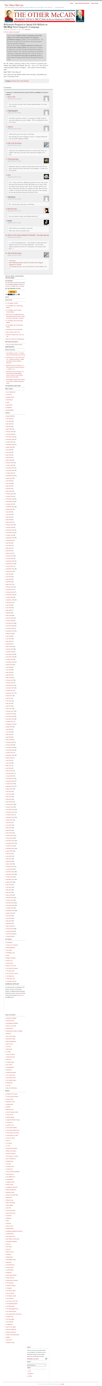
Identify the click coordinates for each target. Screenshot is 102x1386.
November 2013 (10, 812)
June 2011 (8, 887)
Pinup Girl (8, 1223)
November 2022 (10, 532)
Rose (9, 175)
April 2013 (8, 830)
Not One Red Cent (10, 1213)
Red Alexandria (10, 1233)
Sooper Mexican (10, 1277)
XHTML (30, 1376)
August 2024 (9, 478)
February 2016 (9, 742)
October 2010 (9, 908)
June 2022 (8, 545)
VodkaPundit (9, 1082)
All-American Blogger (11, 1018)
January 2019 (9, 651)
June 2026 (8, 421)
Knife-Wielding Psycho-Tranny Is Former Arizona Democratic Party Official (14, 375)
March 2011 (9, 895)
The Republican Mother (12, 1303)
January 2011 (9, 900)
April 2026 (8, 426)
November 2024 (10, 470)
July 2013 (8, 822)
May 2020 (8, 610)
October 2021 (9, 566)
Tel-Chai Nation (10, 1283)
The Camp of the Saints (12, 968)
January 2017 (9, 713)
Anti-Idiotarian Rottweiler (12, 1023)
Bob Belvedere (12, 209)
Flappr (7, 955)
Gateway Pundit (10, 397)
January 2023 (9, 527)
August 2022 (9, 540)
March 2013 (9, 832)
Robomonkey (9, 1257)
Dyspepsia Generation (11, 1148)
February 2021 (9, 587)
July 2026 (8, 418)
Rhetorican (9, 1069)
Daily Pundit (9, 1049)
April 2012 (8, 861)
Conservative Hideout (11, 1127)
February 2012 (9, 866)
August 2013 (9, 820)
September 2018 (10, 662)
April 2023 (8, 519)
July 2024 (8, 480)
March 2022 (9, 553)
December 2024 (10, 467)
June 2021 (8, 576)
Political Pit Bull (9, 1228)
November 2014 (10, 781)
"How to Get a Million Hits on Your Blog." (15, 286)
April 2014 (8, 799)
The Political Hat (10, 976)
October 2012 (9, 845)
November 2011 (10, 874)
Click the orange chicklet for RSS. (13, 344)
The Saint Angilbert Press (12, 1308)
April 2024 (8, 488)
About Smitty (94, 3)
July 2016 (8, 729)
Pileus (7, 1220)
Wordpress (31, 1373)
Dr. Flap (8, 1145)
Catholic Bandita (10, 1117)
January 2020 (9, 620)
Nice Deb (8, 1207)
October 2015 (9, 752)
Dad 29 (8, 1140)
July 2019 (8, 636)
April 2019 (8, 644)
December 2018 (10, 654)
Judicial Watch (9, 1179)
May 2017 (8, 703)
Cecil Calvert (9, 1122)
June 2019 (8, 638)
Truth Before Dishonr (11, 981)
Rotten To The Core (11, 965)
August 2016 (9, 726)
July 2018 (8, 667)
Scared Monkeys (10, 1264)
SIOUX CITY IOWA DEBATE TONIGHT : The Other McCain (28, 235)
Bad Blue (8, 1107)
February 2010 (9, 928)
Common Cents (10, 1125)
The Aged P (9, 1288)
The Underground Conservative (14, 1314)
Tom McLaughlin (10, 1319)
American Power (10, 1020)
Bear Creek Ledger (11, 1036)
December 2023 (10, 499)
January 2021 (9, 589)
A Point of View (9, 1099)
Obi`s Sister (9, 1064)
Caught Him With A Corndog (13, 1119)
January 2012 (9, 869)
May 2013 (8, 827)
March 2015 (9, 770)
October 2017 (9, 690)
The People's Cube (10, 1077)
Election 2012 (16, 81)
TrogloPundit (9, 1324)
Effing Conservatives (11, 1151)
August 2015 (9, 757)
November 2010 (10, 905)
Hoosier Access (10, 1174)
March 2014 (9, 801)
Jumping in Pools (10, 1182)
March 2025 (9, 460)
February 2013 (9, 835)
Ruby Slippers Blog (10, 1259)
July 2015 (8, 760)
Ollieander (8, 1218)
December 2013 (10, 809)
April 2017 (8, 706)
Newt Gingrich (24, 81)
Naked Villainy (9, 1205)
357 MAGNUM (8, 280)
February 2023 (9, 524)
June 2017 (8, 700)
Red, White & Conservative (12, 1239)
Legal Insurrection (10, 1057)
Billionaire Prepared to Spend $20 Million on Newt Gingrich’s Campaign (25, 25)
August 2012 (9, 851)
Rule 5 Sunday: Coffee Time (13, 332)
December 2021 (10, 561)
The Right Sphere (10, 1306)
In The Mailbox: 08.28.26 (12, 303)
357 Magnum (9, 942)
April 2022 (8, 550)
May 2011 (8, 889)
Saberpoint (8, 1262)
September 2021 (10, 568)
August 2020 (9, 602)
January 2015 (9, 776)
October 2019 (9, 628)
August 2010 (9, 913)
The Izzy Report (10, 1293)
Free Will (8, 1163)
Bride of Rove (9, 1044)
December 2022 (10, 530)
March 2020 (9, 615)
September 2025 (10, 444)
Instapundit (9, 407)
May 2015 (8, 765)
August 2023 (9, 509)
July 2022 (8, 543)
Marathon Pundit (10, 1192)
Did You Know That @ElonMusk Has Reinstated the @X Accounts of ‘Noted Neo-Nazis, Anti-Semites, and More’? (15, 316)
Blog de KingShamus (11, 1041)
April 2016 (8, 737)
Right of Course (10, 1251)
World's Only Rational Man (12, 1334)
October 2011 (9, 877)
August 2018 (9, 664)
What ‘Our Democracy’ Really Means (15, 339)
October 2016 (9, 721)
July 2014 (8, 791)
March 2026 (9, 429)
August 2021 (9, 571)
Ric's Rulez (9, 1246)
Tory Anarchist (9, 1321)
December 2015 (10, 747)
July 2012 (8, 853)
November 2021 (10, 563)
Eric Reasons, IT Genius (12, 1156)
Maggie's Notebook (11, 958)
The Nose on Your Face (12, 1301)
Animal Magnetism (10, 947)
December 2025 (10, 436)
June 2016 (8, 732)
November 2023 (10, 501)
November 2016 (10, 719)
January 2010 (9, 931)
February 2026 (9, 431)
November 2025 (10, 439)
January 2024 (9, 496)
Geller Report (9, 399)
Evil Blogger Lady (10, 952)
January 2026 (9, 434)
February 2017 (9, 711)
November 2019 (10, 625)
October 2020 (9, 597)
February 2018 (9, 680)
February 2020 (9, 618)
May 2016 (8, 734)
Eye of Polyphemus (11, 1158)
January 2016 (9, 744)
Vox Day (8, 1085)
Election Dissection (10, 1153)
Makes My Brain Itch (11, 1189)
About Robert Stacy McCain (82, 3)
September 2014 (10, 786)
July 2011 (8, 884)
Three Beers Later (10, 978)
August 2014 (9, 788)
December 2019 (10, 623)
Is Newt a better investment (11, 32)
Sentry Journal (9, 1267)
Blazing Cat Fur (10, 1109)
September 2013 (10, 817)
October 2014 (9, 783)
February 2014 (9, 804)
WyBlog (8, 1337)
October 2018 (9, 659)
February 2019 (9, 649)
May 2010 (8, 921)
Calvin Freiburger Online (12, 1112)
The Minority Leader (11, 1295)
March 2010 (9, 926)
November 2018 (10, 656)
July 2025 (8, 449)
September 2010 (10, 910)
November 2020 (10, 594)
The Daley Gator (10, 970)
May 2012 (8, 858)
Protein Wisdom (10, 1067)
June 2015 (8, 763)
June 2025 (8, 452)
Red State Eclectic (10, 1236)
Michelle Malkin (10, 410)
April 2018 (8, 675)
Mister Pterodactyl (10, 1202)
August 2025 (9, 447)
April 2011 (8, 892)
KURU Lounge (9, 1184)
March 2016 (9, 739)
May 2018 (8, 672)
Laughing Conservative (11, 1187)
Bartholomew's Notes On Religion (14, 1031)
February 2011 (9, 897)
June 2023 (8, 514)
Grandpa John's (10, 1166)
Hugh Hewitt (9, 405)
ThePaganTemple (13, 159)
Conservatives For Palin (12, 1135)
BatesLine (8, 1033)
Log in (29, 1371)
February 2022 (9, 555)
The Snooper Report (11, 1311)
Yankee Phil (9, 1339)
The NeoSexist (9, 1298)
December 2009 (10, 933)
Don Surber (9, 950)
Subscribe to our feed (33, 1358)
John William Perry (10, 1176)
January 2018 (9, 682)
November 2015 (10, 750)
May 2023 (8, 517)
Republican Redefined (11, 1241)
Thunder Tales (9, 1316)
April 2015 (8, 768)
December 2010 (10, 902)
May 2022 (8, 548)
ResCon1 (8, 1244)
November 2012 (10, 843)
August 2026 (9, 416)
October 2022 (9, 535)
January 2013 (9, 838)
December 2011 (10, 871)
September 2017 (10, 693)
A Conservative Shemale (12, 1096)
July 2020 (8, 605)
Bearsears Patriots (10, 1038)
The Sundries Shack (11, 1080)
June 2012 (8, 856)
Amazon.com (20, 995)
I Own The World (10, 1054)
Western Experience (11, 1332)
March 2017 (9, 708)
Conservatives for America (12, 1132)
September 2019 (10, 631)
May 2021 (8, 579)
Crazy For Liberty (10, 1138)
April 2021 (8, 581)
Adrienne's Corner (10, 1101)
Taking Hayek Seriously (12, 1280)
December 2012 (10, 840)
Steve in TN (11, 97)
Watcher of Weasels (11, 1329)
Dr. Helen (8, 1051)
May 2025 (8, 455)
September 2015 (10, 755)
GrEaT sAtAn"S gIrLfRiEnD (12, 1171)
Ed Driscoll (8, 394)
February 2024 (9, 493)
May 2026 (8, 423)
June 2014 (8, 794)
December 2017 (10, 685)
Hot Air (7, 402)
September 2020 (10, 600)
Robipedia (8, 1254)
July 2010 (8, 915)
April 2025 (8, 457)
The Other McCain (14, 5)
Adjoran (10, 127)
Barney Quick (9, 1028)
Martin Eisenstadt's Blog (12, 1195)
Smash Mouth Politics (11, 1275)
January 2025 (9, 465)
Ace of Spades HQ (10, 392)
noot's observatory (10, 1210)
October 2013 (9, 814)
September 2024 (10, 475)
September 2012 (10, 848)
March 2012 (9, 864)
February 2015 (9, 773)
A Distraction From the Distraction (14, 329)
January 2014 (9, 807)
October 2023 (9, 504)
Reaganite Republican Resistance (14, 1231)
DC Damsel (9, 1143)
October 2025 (9, 442)
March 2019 (9, 646)
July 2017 (8, 698)
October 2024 (9, 473)
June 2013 (8, 825)
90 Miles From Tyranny (11, 1094)
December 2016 (10, 716)
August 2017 (9, 695)
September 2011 (10, 879)
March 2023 (9, 522)
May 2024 (8, 486)
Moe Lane (8, 1059)
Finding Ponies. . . (10, 1161)
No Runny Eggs (10, 1062)
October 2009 (9, 936)
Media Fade (9, 1197)
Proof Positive (9, 963)
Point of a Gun (9, 1226)
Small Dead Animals (11, 1072)
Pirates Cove (9, 960)
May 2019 (8, 641)
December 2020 (10, 592)
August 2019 (9, 633)
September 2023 (10, 506)
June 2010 (8, 918)
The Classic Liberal (11, 1290)
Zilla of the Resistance (15, 143)
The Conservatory (10, 1075)
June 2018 (8, 669)
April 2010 (8, 923)
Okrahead (8, 1215)
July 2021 (8, 574)
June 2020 (8, 607)
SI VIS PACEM (9, 1270)
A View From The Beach (12, 945)
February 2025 (9, 462)
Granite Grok (9, 1169)
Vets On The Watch (11, 1327)
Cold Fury (8, 1046)
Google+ (62, 1384)
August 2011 (9, 882)
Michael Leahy (9, 1200)
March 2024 (9, 491)
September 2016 (10, 724)
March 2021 (9, 584)
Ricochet (8, 1249)
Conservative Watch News (12, 1130)
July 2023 (8, 511)
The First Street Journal (12, 973)
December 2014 (10, 778)
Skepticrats (9, 1272)
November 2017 (10, 688)
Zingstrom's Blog (10, 1342)
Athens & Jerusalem (11, 1025)
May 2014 (8, 796)
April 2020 (8, 612)
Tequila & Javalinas (11, 1285)
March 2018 (9, 677)
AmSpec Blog (9, 1104)
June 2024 (8, 483)
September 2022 (10, 537)
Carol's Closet (9, 1114)
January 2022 (9, 558)
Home (71, 3)
